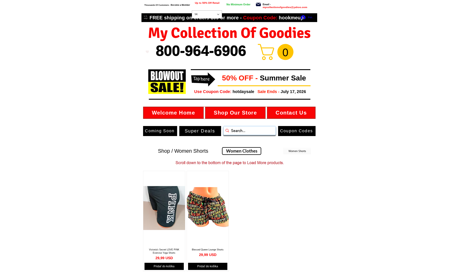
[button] (219, 78)
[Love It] (147, 51)
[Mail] (258, 4)
